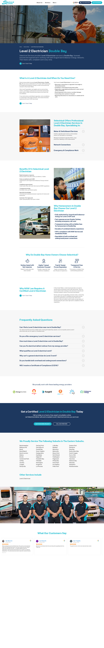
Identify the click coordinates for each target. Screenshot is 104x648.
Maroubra (55, 449)
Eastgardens (40, 453)
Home (21, 46)
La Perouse (39, 466)
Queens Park (73, 445)
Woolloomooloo (73, 466)
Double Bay (39, 449)
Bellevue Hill (23, 447)
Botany (22, 455)
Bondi (21, 449)
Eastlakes (39, 455)
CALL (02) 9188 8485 (61, 424)
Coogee (22, 464)
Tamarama (72, 457)
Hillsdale (38, 460)
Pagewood (56, 459)
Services (47, 2)
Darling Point (40, 445)
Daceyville (23, 466)
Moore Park (56, 453)
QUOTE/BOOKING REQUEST (42, 424)
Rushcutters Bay (74, 451)
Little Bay (55, 445)
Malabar (55, 447)
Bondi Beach (23, 451)
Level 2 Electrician (25, 478)
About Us (39, 2)
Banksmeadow (24, 445)
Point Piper (56, 462)
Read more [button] (13, 552)
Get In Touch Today (27, 63)
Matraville (56, 451)
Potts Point (56, 466)
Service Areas (26, 46)
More (54, 2)
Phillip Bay (56, 460)
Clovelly (22, 462)
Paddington (56, 457)
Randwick (72, 447)
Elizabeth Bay (40, 459)
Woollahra (72, 464)
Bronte (21, 457)
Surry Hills (72, 455)
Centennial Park (24, 459)
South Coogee (73, 453)
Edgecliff (39, 457)
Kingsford (39, 464)
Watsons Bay (73, 460)
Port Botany (56, 464)
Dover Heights (40, 451)
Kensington (39, 462)
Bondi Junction (24, 453)
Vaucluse (72, 459)
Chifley (22, 460)
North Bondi (56, 455)
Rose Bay (72, 449)
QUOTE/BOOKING (97, 2)
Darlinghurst (40, 447)
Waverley (72, 462)
